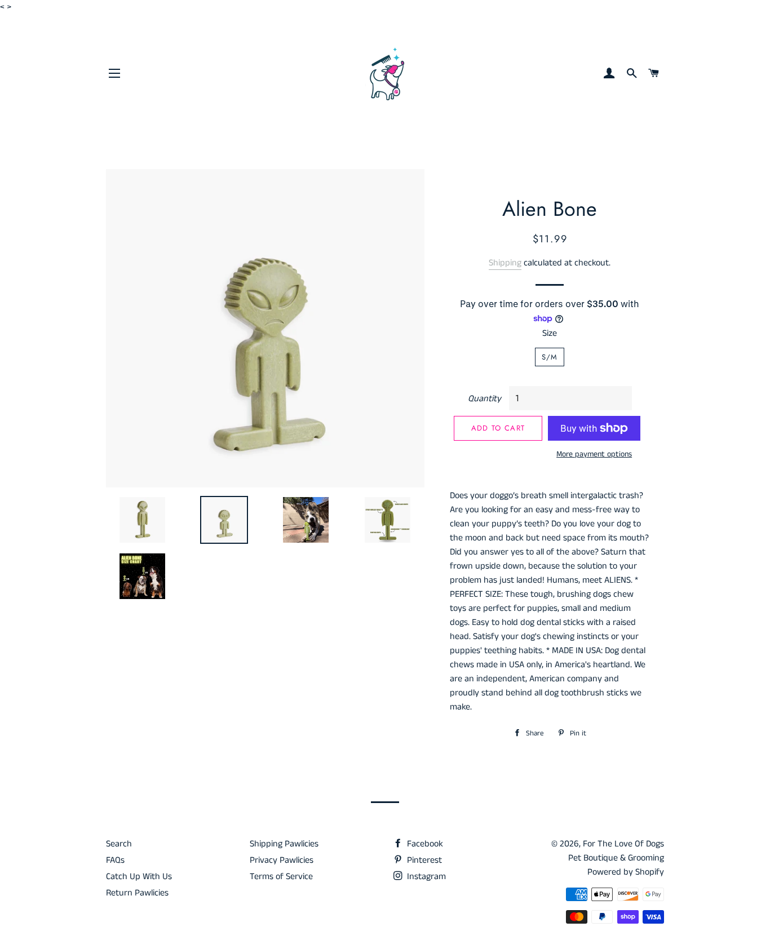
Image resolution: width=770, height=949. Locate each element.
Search (119, 843)
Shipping (505, 262)
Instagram (425, 876)
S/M (550, 357)
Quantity (484, 398)
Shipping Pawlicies (284, 843)
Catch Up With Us (139, 876)
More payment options (594, 454)
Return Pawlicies (137, 892)
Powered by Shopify (625, 872)
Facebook (424, 843)
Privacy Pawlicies (281, 860)
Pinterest (423, 860)
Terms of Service (281, 876)
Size (549, 333)
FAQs (115, 860)
